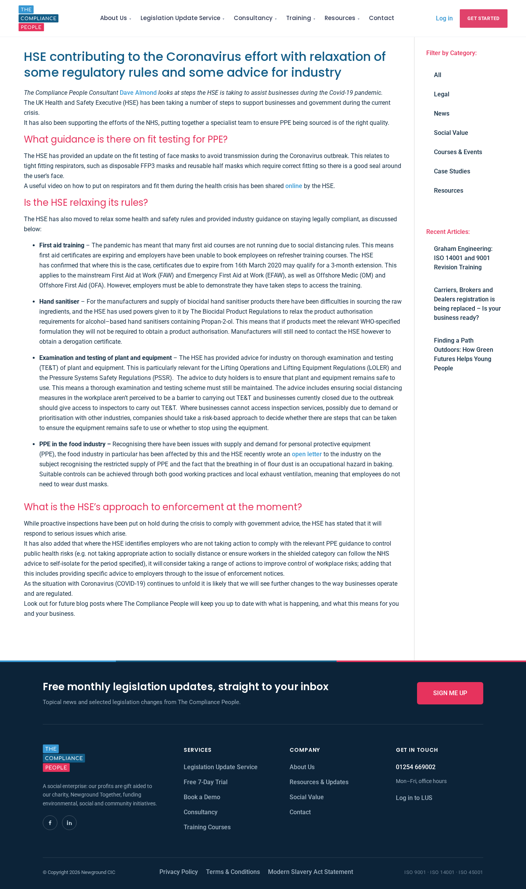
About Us (113, 18)
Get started (483, 18)
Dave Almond (138, 92)
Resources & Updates (319, 782)
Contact (381, 18)
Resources (340, 18)
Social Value (451, 132)
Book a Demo (202, 797)
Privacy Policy (178, 872)
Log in (444, 18)
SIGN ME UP (450, 693)
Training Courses (207, 827)
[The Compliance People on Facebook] (50, 822)
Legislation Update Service (180, 18)
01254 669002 (416, 767)
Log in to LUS (414, 798)
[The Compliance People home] (38, 18)
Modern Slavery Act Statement (310, 872)
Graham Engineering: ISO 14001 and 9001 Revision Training (463, 258)
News (441, 113)
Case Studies (452, 171)
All (437, 75)
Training (298, 18)
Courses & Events (458, 152)
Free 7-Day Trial (206, 782)
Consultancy (253, 18)
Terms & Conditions (233, 872)
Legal (441, 94)
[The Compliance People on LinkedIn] (69, 822)
